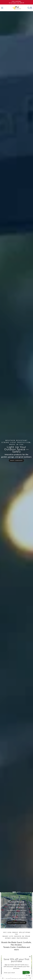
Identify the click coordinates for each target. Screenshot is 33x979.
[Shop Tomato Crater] (16, 910)
